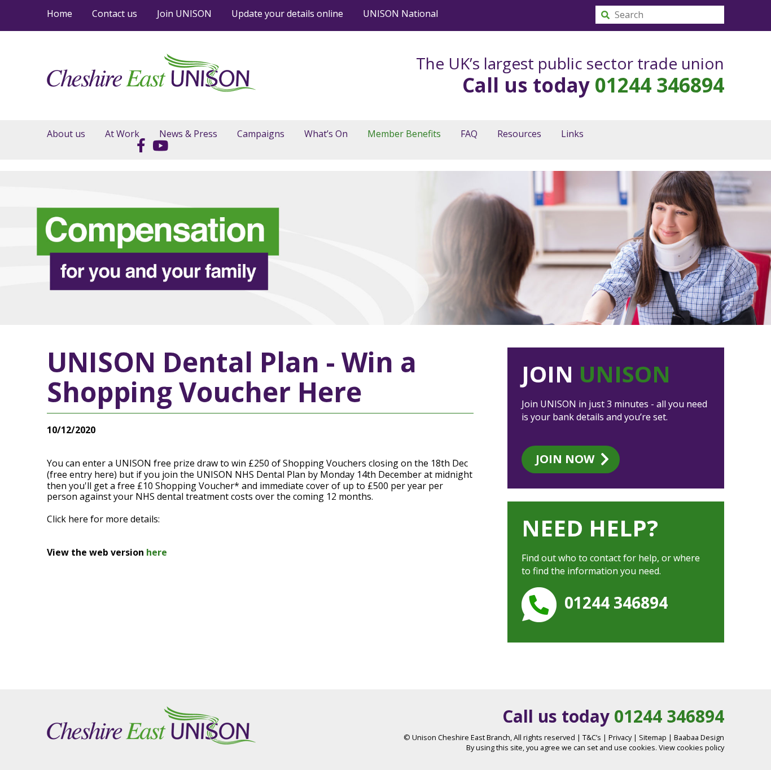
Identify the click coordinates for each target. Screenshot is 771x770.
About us (66, 133)
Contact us (114, 13)
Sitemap (653, 737)
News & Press (188, 133)
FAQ (469, 133)
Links (572, 133)
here (157, 552)
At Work (122, 133)
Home (59, 13)
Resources (519, 133)
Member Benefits (404, 133)
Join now (565, 459)
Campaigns (260, 133)
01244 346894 (659, 85)
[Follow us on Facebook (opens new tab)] (138, 145)
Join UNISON (184, 13)
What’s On (326, 133)
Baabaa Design (699, 737)
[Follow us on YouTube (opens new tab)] (157, 145)
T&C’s (591, 737)
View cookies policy (691, 747)
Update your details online (287, 13)
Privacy (620, 737)
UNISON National (400, 13)
